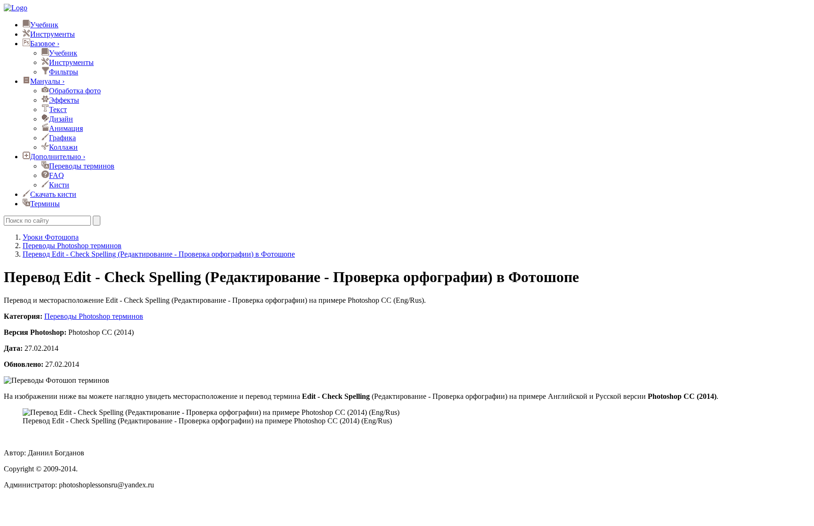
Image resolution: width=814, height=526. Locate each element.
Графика (62, 138)
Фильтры (63, 72)
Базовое (44, 44)
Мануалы (47, 81)
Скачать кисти (53, 194)
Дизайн (61, 119)
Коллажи (63, 147)
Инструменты (52, 34)
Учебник (44, 25)
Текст (58, 109)
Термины (45, 204)
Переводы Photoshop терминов (93, 316)
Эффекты (64, 100)
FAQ (56, 175)
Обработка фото (75, 91)
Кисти (59, 185)
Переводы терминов (81, 166)
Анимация (66, 128)
